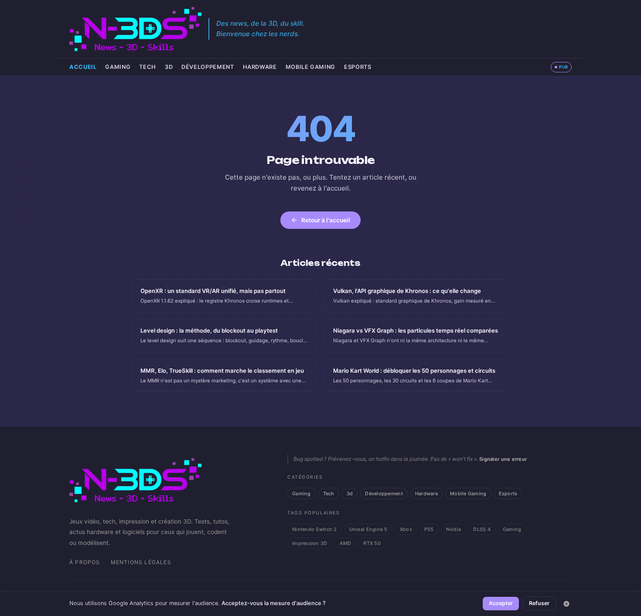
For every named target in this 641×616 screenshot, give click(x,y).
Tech (147, 67)
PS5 (429, 529)
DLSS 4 (482, 529)
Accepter (501, 603)
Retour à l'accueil (325, 220)
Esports (357, 67)
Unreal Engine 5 (368, 529)
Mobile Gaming (310, 67)
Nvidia (453, 529)
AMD (345, 543)
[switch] (561, 67)
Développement (207, 67)
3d (169, 67)
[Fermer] (566, 604)
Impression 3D (309, 543)
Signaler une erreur (503, 459)
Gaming (117, 67)
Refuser (539, 603)
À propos (84, 562)
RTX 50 (372, 543)
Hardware (260, 67)
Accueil (82, 67)
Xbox (406, 529)
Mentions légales (141, 562)
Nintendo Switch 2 (314, 529)
